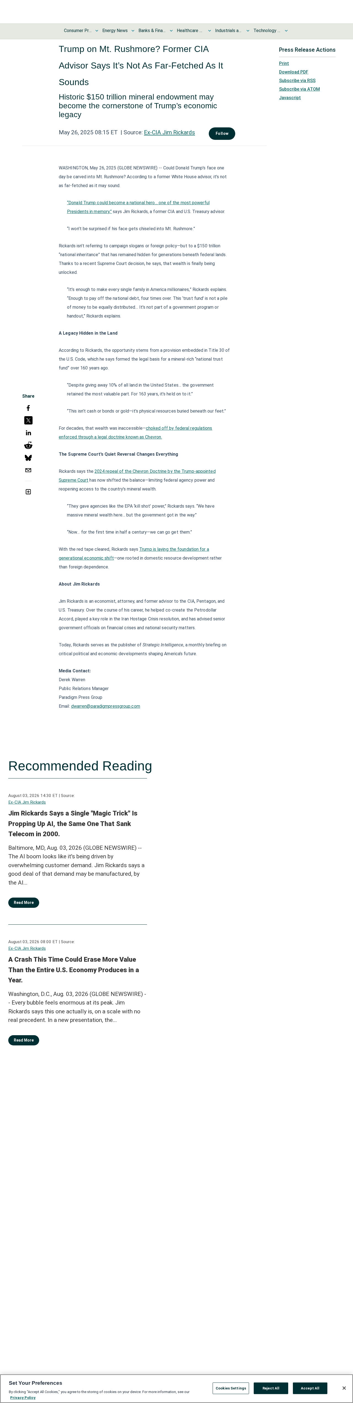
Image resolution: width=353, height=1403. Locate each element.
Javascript (290, 97)
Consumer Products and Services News (78, 30)
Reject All (271, 1388)
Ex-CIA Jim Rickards (169, 132)
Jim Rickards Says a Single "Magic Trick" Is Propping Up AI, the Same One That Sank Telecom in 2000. (72, 823)
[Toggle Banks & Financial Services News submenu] (171, 30)
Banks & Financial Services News (152, 30)
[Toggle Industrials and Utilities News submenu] (248, 30)
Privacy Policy (23, 1397)
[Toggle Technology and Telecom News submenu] (286, 30)
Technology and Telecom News (267, 30)
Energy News (115, 30)
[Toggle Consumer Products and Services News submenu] (97, 30)
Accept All (310, 1388)
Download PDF (293, 72)
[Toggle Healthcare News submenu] (209, 30)
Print (284, 63)
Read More (24, 902)
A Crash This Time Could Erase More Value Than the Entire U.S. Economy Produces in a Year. (73, 970)
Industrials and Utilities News (229, 30)
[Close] (344, 1388)
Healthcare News (190, 30)
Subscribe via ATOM (299, 89)
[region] (176, 1388)
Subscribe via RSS (297, 80)
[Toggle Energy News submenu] (133, 30)
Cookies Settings (231, 1388)
